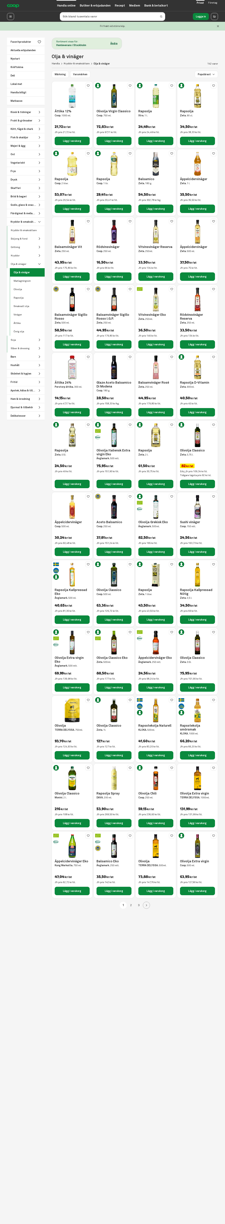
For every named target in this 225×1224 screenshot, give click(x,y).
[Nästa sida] (146, 905)
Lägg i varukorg (72, 141)
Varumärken (80, 74)
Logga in (201, 16)
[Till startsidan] (13, 5)
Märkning (60, 74)
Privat (200, 2)
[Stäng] (218, 26)
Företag (212, 2)
